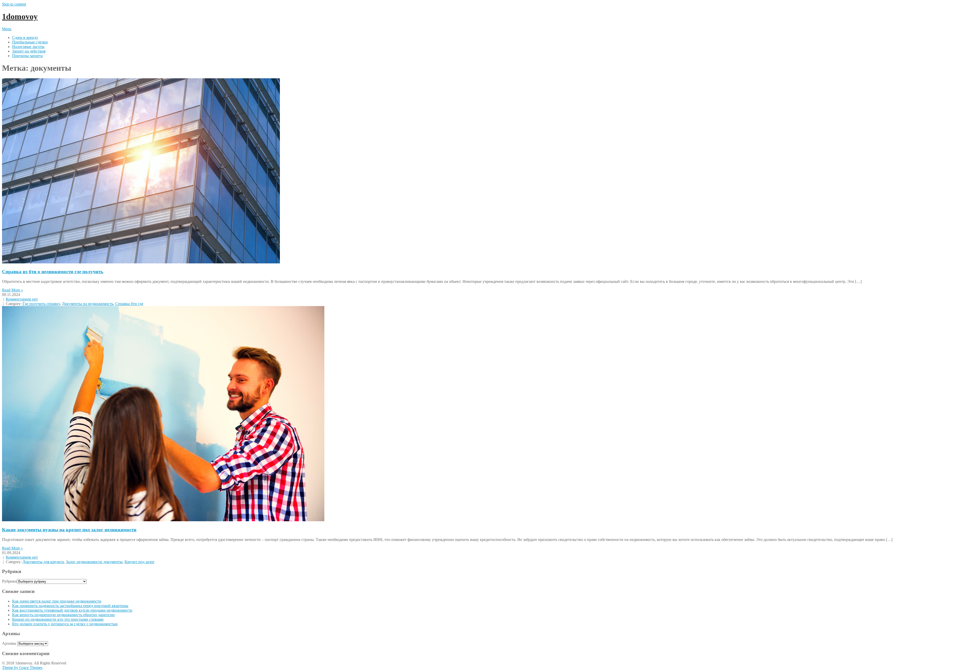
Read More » (12, 290)
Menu (6, 29)
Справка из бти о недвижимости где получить (52, 271)
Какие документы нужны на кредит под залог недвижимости (69, 529)
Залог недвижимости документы (94, 562)
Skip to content (14, 4)
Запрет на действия (28, 51)
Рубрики (9, 581)
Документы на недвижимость (87, 304)
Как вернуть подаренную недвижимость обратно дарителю (63, 615)
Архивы (9, 643)
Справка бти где (129, 304)
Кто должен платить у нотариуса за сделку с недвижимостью (65, 624)
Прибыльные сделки (30, 42)
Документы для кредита (43, 562)
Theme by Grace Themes (22, 667)
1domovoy (20, 16)
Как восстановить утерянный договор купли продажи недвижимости (72, 610)
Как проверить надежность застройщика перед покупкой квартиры (70, 606)
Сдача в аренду (25, 37)
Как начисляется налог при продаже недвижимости (56, 601)
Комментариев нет (22, 299)
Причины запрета (27, 56)
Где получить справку (41, 304)
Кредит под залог (140, 562)
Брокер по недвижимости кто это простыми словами (58, 619)
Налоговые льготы (28, 46)
